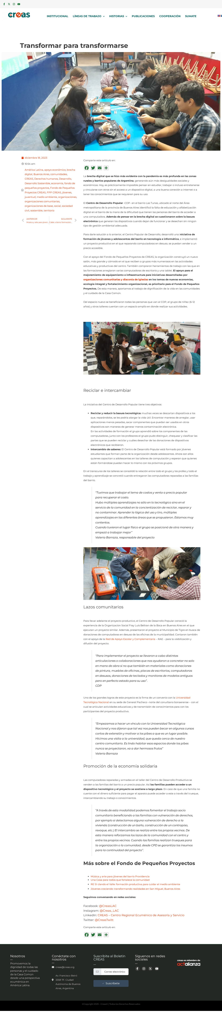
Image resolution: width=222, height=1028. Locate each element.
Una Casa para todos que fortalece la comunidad (120, 879)
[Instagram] (13, 4)
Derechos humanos (46, 178)
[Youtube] (18, 4)
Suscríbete (113, 983)
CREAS (29, 178)
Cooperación (170, 16)
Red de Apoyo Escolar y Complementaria (130, 639)
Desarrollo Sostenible (37, 183)
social (57, 205)
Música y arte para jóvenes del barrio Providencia (120, 876)
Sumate (190, 16)
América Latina (34, 169)
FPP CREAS (54, 192)
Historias (116, 16)
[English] (218, 15)
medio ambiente (47, 197)
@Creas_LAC (109, 910)
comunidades (58, 174)
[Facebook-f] (4, 4)
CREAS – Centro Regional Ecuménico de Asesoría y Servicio (141, 915)
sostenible (36, 210)
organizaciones (67, 197)
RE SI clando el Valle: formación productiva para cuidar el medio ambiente (135, 884)
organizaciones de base (39, 205)
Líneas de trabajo (87, 16)
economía (57, 183)
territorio (49, 210)
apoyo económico (55, 169)
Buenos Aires (41, 174)
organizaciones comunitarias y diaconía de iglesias (115, 279)
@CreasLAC (108, 906)
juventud (30, 197)
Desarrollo (65, 178)
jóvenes (66, 192)
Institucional (57, 16)
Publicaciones (143, 16)
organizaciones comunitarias (42, 201)
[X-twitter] (9, 4)
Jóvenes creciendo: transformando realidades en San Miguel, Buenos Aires (135, 888)
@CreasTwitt (104, 920)
